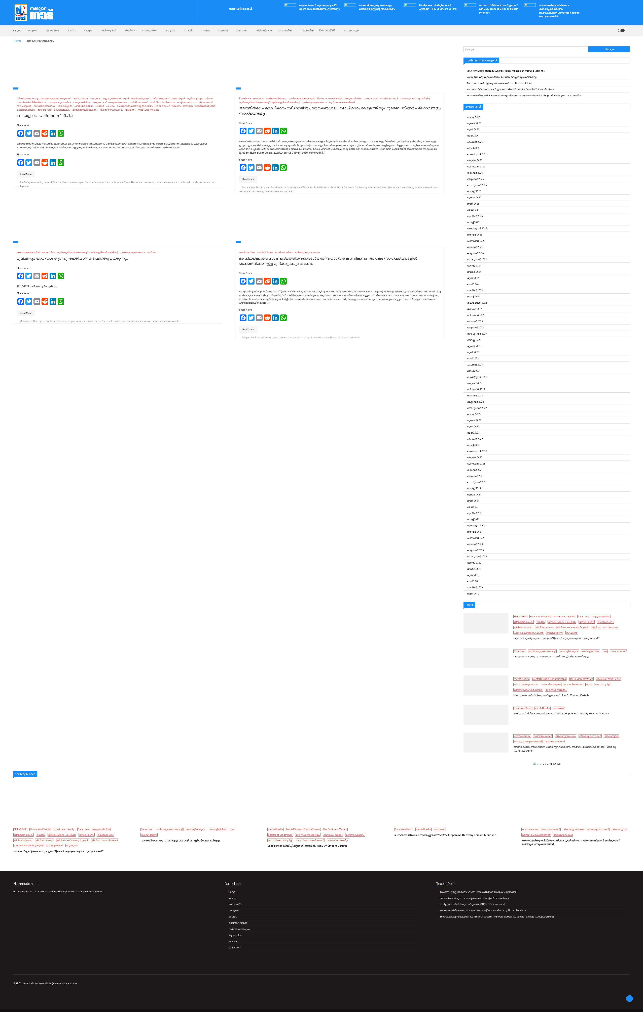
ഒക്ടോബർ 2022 (475, 401)
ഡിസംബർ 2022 (476, 389)
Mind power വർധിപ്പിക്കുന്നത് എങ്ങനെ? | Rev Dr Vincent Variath (500, 83)
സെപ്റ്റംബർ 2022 (477, 408)
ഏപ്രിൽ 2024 (475, 290)
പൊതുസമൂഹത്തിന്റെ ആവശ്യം (135, 106)
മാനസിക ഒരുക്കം (551, 684)
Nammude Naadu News (117, 182)
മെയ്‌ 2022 (473, 432)
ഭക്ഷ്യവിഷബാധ (26, 109)
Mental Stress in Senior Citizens (549, 679)
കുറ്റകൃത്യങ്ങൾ (112, 98)
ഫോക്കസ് (558, 708)
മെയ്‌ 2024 (473, 284)
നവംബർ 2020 (475, 544)
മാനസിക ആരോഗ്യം (526, 684)
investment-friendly (564, 616)
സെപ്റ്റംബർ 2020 (477, 556)
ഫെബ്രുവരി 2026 (477, 154)
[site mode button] (621, 30)
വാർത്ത (205, 30)
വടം (605, 651)
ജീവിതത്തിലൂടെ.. (523, 627)
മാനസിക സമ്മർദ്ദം (556, 689)
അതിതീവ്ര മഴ (265, 252)
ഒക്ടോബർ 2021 (475, 476)
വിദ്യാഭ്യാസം (264, 30)
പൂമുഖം (17, 30)
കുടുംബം (170, 30)
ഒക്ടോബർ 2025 (475, 179)
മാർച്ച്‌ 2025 (473, 222)
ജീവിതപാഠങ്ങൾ (544, 627)
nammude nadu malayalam (279, 191)
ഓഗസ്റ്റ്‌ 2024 (474, 265)
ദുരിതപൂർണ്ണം (195, 98)
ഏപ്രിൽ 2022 (475, 439)
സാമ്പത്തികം (285, 30)
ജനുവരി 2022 (474, 457)
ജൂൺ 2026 (473, 129)
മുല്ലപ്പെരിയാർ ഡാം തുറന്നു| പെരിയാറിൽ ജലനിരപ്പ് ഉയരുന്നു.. (72, 258)
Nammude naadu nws (143, 182)
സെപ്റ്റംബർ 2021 (477, 482)
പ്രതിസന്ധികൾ (389, 98)
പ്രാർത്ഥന (131, 30)
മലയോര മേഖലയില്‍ (28, 252)
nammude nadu (164, 182)
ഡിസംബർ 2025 (476, 166)
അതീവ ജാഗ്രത (283, 252)
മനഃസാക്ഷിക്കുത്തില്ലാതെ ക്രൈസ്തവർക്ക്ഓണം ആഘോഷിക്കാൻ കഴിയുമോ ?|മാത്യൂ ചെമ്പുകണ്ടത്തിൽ (524, 95)
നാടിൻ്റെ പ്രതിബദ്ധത (162, 102)
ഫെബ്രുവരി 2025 (477, 228)
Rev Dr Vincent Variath (581, 679)
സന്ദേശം (223, 30)
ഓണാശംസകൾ (543, 736)
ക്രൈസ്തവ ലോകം (565, 736)
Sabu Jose (583, 616)
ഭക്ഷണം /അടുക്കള (182, 106)
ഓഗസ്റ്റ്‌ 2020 (474, 562)
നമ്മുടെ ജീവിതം (81, 102)
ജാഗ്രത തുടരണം (141, 98)
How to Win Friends (540, 616)
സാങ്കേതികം (307, 30)
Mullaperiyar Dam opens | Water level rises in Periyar (47, 321)
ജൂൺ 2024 (473, 278)
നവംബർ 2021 (475, 470)
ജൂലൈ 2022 (474, 420)
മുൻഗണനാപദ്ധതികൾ (342, 102)
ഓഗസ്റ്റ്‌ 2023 (474, 340)
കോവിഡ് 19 (235, 904)
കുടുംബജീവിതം (601, 616)
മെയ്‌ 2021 (473, 507)
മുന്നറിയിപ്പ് (423, 98)
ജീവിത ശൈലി (161, 98)
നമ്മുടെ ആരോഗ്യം (60, 102)
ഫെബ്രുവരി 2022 (477, 451)
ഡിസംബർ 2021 (476, 463)
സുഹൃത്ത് (571, 632)
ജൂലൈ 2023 (474, 346)
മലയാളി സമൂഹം (568, 651)
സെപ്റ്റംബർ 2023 (477, 333)
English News (327, 30)
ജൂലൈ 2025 (474, 197)
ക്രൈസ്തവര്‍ (611, 736)
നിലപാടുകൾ (24, 106)
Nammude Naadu (94, 182)
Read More (26, 174)
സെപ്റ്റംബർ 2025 (477, 185)
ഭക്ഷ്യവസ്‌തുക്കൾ (205, 106)
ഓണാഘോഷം (522, 736)
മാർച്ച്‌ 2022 (473, 445)
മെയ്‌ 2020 (473, 581)
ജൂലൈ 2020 (474, 569)
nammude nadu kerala (186, 182)
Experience (245, 98)
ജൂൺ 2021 (473, 500)
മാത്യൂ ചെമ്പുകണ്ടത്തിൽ (528, 741)
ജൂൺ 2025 (473, 203)
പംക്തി (188, 30)
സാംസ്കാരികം (149, 30)
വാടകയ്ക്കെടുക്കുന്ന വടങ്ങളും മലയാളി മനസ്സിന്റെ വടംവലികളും (502, 77)
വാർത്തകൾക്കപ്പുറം (239, 929)
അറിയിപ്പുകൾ (108, 30)
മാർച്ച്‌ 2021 (473, 519)
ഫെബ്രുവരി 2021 (477, 525)
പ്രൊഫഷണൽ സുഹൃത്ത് (528, 632)
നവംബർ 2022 (475, 395)
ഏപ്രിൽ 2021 (475, 513)
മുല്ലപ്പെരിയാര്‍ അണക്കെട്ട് (254, 102)
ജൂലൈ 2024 (474, 271)
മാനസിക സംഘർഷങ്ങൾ (528, 689)
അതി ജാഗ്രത (247, 252)
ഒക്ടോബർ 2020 (475, 550)
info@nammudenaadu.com (62, 983)
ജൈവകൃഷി (178, 98)
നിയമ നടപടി (205, 102)
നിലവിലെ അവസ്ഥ (44, 106)
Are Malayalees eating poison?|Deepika (40, 182)
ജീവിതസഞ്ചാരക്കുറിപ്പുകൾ (572, 627)
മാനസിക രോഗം (573, 684)
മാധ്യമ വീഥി (45, 109)
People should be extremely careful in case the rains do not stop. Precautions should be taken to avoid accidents (301, 337)
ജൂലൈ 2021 (474, 494)
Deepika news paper (73, 182)
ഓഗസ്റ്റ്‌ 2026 (474, 117)
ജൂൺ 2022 (473, 426)
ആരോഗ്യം (52, 30)
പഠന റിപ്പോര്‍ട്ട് (64, 106)
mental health (521, 679)
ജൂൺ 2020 (473, 575)
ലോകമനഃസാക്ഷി (555, 741)
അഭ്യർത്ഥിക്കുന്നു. (276, 98)
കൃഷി (126, 98)
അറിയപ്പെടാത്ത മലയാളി (542, 651)
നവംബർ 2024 (475, 247)
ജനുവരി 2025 (474, 234)
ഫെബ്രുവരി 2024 (477, 302)
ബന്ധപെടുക (351, 30)
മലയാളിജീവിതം (590, 651)
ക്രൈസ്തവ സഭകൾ (590, 736)
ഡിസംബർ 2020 (476, 538)
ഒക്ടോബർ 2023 (475, 327)
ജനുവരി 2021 (474, 531)
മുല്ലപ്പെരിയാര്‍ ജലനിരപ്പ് (285, 102)
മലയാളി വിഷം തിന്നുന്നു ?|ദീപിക (45, 116)
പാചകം (110, 106)
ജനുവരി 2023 (474, 383)
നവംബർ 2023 (475, 321)
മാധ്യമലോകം (62, 109)
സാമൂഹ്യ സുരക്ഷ (148, 109)
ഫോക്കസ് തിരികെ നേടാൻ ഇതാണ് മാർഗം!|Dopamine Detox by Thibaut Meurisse (498, 9)
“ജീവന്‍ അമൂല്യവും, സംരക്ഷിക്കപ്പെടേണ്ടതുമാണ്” (44, 98)
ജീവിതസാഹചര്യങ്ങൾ (329, 98)
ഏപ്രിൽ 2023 (475, 364)
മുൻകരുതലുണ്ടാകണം (84, 109)
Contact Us (234, 947)
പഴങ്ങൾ (99, 106)
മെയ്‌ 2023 (473, 358)
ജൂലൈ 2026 (474, 123)
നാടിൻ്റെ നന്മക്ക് (138, 102)
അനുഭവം (31, 30)
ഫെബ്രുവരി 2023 (477, 377)
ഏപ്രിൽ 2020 (475, 587)
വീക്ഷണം (130, 109)
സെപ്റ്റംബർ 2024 (477, 259)
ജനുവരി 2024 (474, 309)
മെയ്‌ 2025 (473, 210)
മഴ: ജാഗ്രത (48, 252)
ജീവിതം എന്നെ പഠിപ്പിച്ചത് (562, 622)
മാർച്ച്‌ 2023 (473, 371)
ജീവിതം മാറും (586, 622)
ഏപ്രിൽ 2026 (475, 142)
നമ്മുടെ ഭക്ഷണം (117, 102)
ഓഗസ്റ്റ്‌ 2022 (474, 414)
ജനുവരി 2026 (474, 160)
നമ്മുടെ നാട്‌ (99, 102)
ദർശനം (209, 98)
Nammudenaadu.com (34, 983)
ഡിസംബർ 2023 (476, 315)
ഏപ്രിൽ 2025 (475, 216)
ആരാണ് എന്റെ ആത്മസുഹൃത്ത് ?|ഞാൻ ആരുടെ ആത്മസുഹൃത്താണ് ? (506, 70)
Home (231, 892)
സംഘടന (242, 30)
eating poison (81, 98)
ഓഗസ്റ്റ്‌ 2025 (474, 191)
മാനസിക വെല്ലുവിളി (598, 684)
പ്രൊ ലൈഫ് (162, 106)
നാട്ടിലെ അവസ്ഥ (186, 102)
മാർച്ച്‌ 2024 (473, 296)
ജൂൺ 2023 (473, 352)
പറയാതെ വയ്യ (84, 106)
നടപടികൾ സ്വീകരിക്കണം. (32, 102)
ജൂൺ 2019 (473, 593)
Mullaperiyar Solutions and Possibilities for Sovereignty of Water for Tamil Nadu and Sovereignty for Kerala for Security (304, 187)
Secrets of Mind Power (608, 679)
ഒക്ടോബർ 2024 (475, 253)
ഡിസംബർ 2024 (476, 241)
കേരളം (88, 30)
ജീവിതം (541, 622)
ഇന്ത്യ (71, 30)
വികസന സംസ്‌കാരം (111, 109)
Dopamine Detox (523, 708)
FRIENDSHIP (520, 616)
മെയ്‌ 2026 (473, 135)
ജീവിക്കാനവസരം (523, 622)
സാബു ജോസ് (555, 632)
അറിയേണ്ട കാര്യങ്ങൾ (301, 98)
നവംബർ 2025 (475, 172)
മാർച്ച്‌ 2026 (473, 148)
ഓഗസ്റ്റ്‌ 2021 (474, 488)
